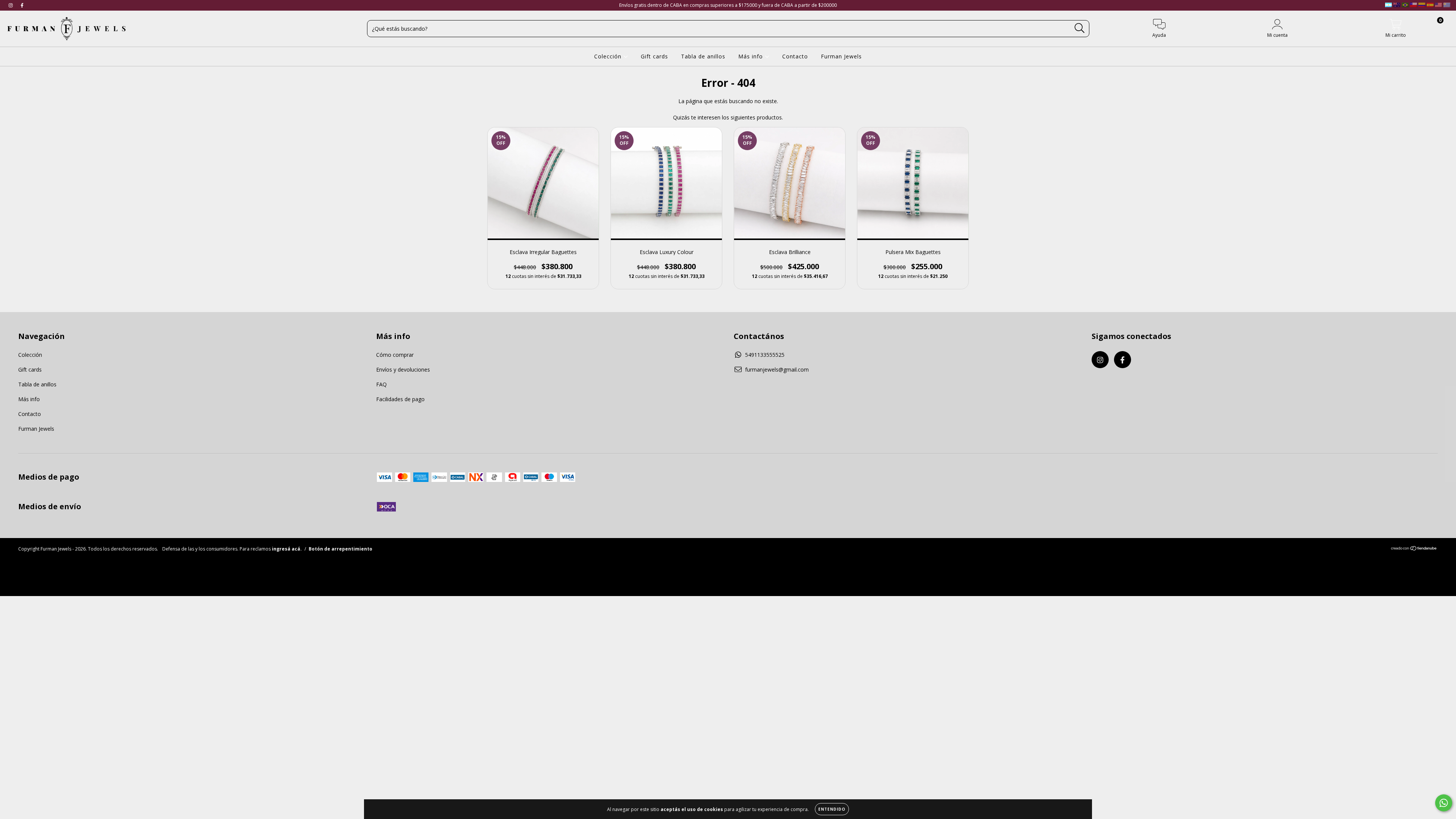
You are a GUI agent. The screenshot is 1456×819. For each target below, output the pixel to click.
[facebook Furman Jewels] (22, 5)
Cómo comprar (395, 354)
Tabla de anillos (703, 56)
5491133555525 (764, 354)
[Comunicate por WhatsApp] (1443, 802)
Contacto (795, 56)
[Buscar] (1080, 28)
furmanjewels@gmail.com (777, 369)
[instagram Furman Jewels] (11, 5)
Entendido (832, 809)
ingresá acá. (287, 549)
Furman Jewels (841, 56)
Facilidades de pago (400, 399)
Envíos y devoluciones (403, 369)
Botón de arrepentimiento (340, 549)
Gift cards (654, 56)
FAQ (381, 384)
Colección (608, 56)
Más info (751, 56)
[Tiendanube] (1414, 549)
